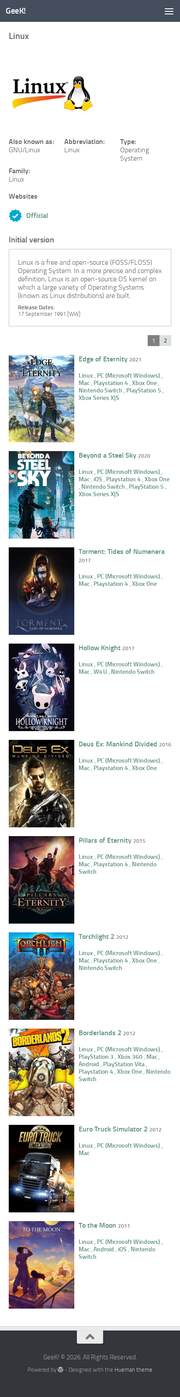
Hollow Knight (107, 648)
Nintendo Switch (100, 390)
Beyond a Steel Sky (114, 455)
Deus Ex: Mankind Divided (125, 744)
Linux (86, 375)
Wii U (100, 672)
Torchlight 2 (103, 936)
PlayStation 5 (143, 390)
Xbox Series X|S (99, 398)
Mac (84, 383)
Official (37, 215)
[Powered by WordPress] (60, 1369)
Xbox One (144, 383)
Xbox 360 (130, 1057)
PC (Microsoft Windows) (128, 375)
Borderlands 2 (107, 1033)
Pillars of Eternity (112, 840)
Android (89, 1064)
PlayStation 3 (96, 1057)
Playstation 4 (110, 383)
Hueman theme (133, 1369)
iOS (97, 479)
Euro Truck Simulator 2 (120, 1129)
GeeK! (16, 11)
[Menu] (169, 11)
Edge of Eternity (110, 359)
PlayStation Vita (124, 1064)
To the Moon (104, 1225)
